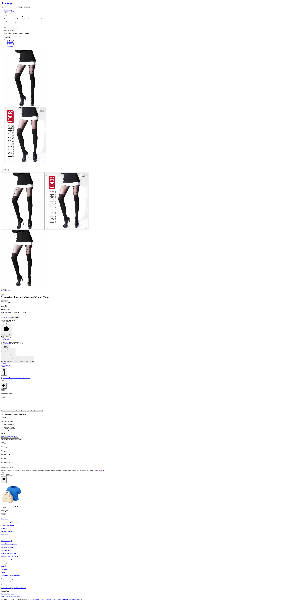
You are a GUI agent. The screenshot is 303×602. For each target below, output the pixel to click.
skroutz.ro (8, 596)
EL (4, 39)
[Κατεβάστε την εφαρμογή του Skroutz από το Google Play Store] (10, 594)
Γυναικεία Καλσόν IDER (11, 436)
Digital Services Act (77, 599)
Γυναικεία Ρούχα (7, 343)
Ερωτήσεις (3, 363)
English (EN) (10, 42)
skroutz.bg (19, 596)
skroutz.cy (3, 596)
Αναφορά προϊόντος (6, 366)
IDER (2, 436)
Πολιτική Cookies (56, 599)
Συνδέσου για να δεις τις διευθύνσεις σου (14, 36)
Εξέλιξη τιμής (4, 301)
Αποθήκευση (7, 37)
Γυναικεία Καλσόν (5, 290)
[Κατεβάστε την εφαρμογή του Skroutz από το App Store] (4, 594)
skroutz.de (13, 596)
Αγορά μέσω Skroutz (7, 531)
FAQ (31, 599)
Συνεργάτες (4, 519)
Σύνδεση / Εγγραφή (9, 11)
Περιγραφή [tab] (3, 417)
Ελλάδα (6, 12)
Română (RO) (10, 43)
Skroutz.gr (6, 3)
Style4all (21, 343)
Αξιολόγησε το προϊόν (6, 365)
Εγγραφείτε (13, 588)
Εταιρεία (3, 566)
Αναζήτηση (20, 7)
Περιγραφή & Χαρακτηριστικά (9, 302)
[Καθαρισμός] (16, 7)
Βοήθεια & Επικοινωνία (8, 553)
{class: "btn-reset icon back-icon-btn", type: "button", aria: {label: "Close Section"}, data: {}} (22, 410)
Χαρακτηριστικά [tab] (5, 419)
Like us (3, 588)
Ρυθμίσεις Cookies (66, 599)
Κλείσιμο (3, 397)
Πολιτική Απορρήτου (46, 599)
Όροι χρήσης (36, 599)
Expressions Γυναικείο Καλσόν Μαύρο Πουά (15, 378)
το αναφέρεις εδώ (99, 470)
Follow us (7, 588)
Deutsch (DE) (10, 46)
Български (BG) (11, 44)
